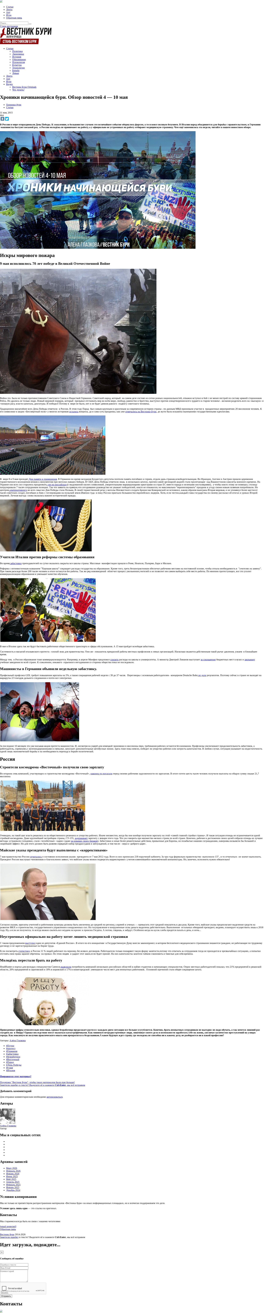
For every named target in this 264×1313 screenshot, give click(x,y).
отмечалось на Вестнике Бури (140, 411)
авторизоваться (54, 1097)
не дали (202, 675)
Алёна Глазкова (17, 1040)
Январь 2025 (12, 1187)
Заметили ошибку (9, 1237)
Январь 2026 (12, 1173)
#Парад (10, 1062)
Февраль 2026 (13, 1171)
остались (73, 411)
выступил (30, 943)
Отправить (6, 1296)
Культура (17, 65)
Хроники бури (13, 104)
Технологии (18, 67)
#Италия (10, 1070)
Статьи (9, 6)
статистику (24, 951)
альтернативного (18, 490)
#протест (10, 1048)
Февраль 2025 (13, 1184)
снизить (114, 659)
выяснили (65, 966)
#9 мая (9, 1067)
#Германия (11, 1051)
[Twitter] (7, 119)
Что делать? (18, 89)
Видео (9, 84)
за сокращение (208, 659)
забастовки (16, 563)
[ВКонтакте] (2, 119)
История (16, 56)
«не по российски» (57, 484)
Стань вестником (9, 26)
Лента (9, 9)
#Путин (10, 1045)
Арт (8, 12)
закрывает (249, 659)
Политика (17, 51)
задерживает (81, 838)
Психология (18, 62)
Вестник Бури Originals (24, 87)
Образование (19, 59)
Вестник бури (7, 1234)
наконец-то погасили (101, 773)
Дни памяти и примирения (42, 479)
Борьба (15, 70)
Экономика (18, 54)
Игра (8, 15)
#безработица (13, 1056)
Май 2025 (11, 1179)
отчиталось (36, 856)
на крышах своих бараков (84, 841)
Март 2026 (11, 1168)
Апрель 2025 (12, 1182)
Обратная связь (14, 17)
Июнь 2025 (12, 1176)
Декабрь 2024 (13, 1190)
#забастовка (12, 1054)
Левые (15, 73)
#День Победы (13, 1065)
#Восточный (12, 1059)
